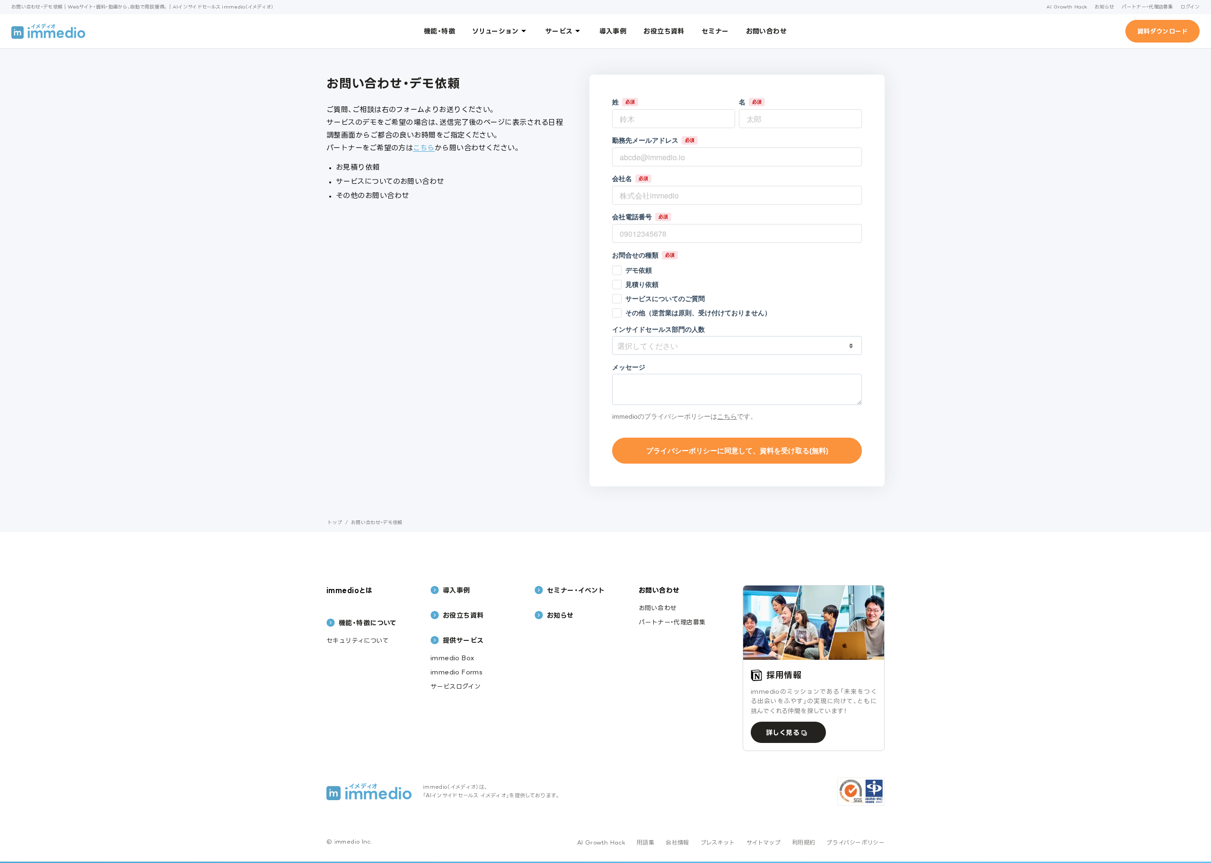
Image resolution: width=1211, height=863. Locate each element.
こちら (423, 148)
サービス (559, 31)
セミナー (715, 31)
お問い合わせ (766, 31)
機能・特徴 (439, 31)
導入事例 (613, 31)
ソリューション (495, 31)
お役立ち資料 (663, 31)
